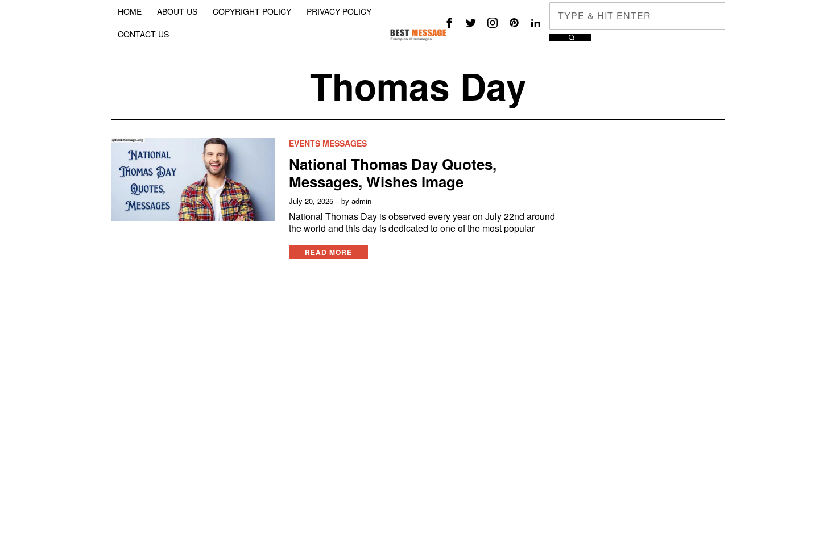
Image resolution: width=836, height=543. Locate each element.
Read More (328, 252)
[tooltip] (449, 23)
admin (361, 201)
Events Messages (328, 143)
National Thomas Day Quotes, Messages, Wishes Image (392, 172)
